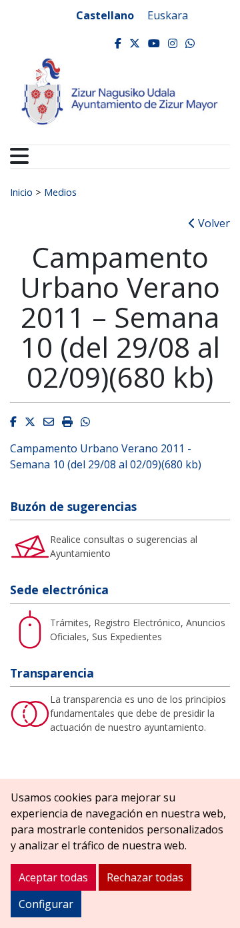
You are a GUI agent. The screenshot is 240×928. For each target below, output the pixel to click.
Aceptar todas (53, 877)
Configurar (46, 904)
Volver (212, 223)
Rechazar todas (145, 877)
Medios (60, 192)
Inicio (21, 192)
